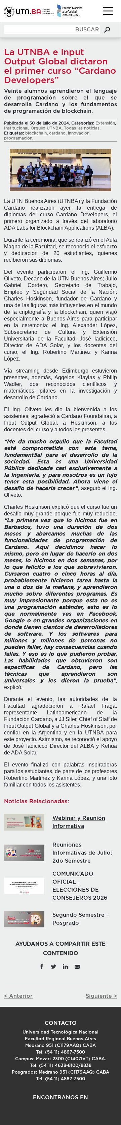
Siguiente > (101, 996)
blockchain (36, 133)
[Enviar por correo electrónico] (77, 966)
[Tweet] (54, 966)
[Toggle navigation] (108, 11)
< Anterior (18, 996)
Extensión (105, 123)
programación (18, 138)
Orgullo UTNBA (46, 128)
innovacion (78, 133)
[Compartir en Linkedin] (65, 966)
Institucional (16, 128)
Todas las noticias (81, 128)
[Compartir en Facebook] (42, 966)
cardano (57, 133)
